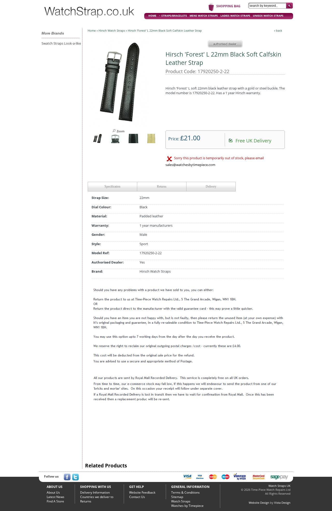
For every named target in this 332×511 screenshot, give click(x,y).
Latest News (55, 497)
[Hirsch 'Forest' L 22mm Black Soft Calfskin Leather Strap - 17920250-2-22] (119, 126)
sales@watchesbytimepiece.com (190, 164)
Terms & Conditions (185, 492)
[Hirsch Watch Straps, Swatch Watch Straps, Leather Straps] (89, 20)
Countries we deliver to (96, 497)
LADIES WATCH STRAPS (235, 15)
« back (278, 30)
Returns (162, 186)
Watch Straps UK (279, 486)
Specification (112, 186)
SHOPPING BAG (228, 6)
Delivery (211, 186)
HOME (152, 15)
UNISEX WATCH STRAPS (268, 15)
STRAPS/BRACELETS (174, 15)
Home (92, 30)
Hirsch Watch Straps (112, 30)
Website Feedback (142, 492)
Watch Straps (180, 501)
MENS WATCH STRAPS (204, 15)
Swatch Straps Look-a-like (61, 43)
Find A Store (55, 501)
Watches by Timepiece (187, 505)
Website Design (259, 503)
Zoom (120, 131)
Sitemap (177, 497)
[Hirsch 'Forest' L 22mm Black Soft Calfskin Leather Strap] (97, 142)
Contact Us (137, 497)
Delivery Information (95, 492)
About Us (53, 492)
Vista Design (282, 503)
